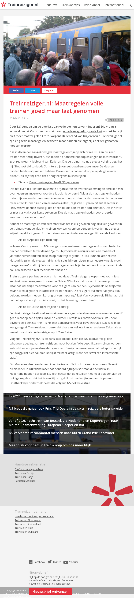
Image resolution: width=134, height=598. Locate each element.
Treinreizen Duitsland (27, 531)
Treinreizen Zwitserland (28, 524)
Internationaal (114, 5)
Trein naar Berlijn (24, 473)
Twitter (57, 562)
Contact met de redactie (15, 593)
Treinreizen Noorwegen (28, 520)
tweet (33, 90)
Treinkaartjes (70, 5)
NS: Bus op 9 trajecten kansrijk (49, 307)
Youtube (74, 562)
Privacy (97, 593)
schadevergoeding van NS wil (82, 131)
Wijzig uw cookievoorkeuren (17, 596)
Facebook (40, 562)
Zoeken (130, 5)
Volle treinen (116, 119)
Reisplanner (92, 5)
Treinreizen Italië (24, 528)
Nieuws (52, 5)
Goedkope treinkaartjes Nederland (34, 516)
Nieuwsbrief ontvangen (50, 591)
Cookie (86, 593)
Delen (16, 90)
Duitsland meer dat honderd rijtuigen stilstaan (59, 369)
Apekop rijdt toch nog (43, 240)
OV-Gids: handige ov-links (29, 469)
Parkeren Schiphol (25, 480)
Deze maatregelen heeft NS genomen (54, 182)
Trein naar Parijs (24, 477)
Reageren (49, 90)
